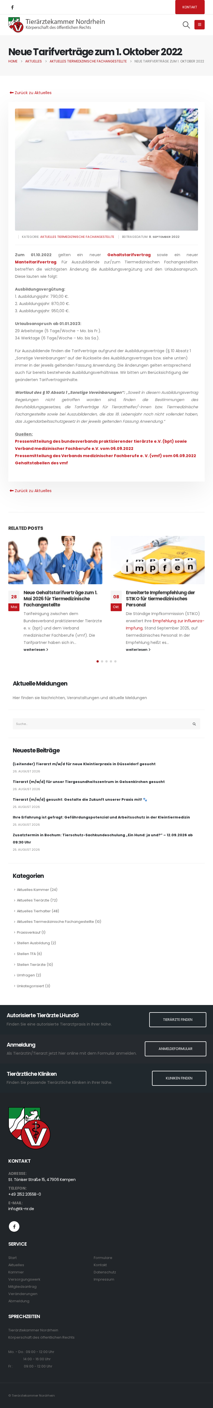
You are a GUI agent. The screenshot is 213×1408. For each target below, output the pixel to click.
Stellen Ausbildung (33, 943)
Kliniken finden (179, 1078)
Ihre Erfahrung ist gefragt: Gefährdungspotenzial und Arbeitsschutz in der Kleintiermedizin (101, 817)
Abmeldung (18, 1301)
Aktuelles (16, 1265)
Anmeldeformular (175, 1048)
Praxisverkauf (28, 932)
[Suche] (194, 723)
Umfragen (26, 975)
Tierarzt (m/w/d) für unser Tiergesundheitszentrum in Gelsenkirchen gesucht (89, 781)
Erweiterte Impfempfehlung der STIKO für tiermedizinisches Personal (160, 598)
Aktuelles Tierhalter (34, 911)
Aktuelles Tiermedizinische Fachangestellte (77, 237)
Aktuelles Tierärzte (33, 900)
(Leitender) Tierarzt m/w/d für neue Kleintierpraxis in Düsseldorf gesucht (84, 764)
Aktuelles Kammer (33, 889)
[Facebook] (12, 7)
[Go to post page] (55, 560)
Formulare (103, 1257)
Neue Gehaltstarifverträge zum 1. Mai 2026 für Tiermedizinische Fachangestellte (60, 598)
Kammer (16, 1272)
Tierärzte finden (177, 1019)
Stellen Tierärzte (31, 964)
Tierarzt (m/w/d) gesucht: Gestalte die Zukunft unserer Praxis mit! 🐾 (80, 799)
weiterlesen (35, 649)
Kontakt (189, 7)
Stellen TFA (26, 953)
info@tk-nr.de (21, 1208)
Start (12, 1257)
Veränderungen (22, 1293)
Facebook (14, 1226)
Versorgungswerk (24, 1279)
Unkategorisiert (30, 986)
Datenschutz (105, 1272)
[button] (186, 25)
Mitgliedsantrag (22, 1286)
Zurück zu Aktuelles (33, 92)
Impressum (104, 1279)
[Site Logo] (56, 24)
